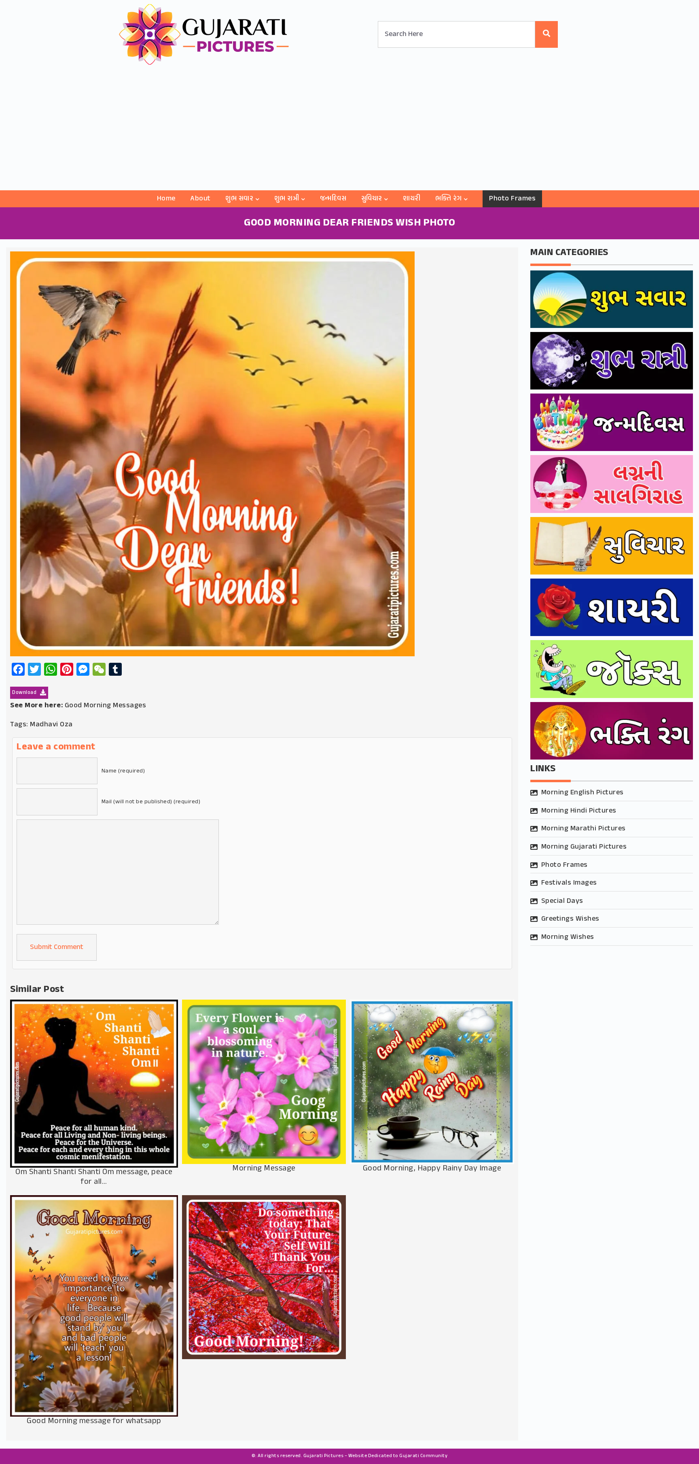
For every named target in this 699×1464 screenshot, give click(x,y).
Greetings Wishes (570, 919)
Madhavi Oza (51, 724)
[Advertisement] (349, 129)
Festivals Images (569, 883)
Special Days (562, 901)
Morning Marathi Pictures (583, 828)
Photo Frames (512, 198)
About (200, 198)
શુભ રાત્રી (286, 198)
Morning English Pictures (582, 792)
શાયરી (412, 198)
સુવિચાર (371, 198)
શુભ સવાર (239, 198)
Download (25, 693)
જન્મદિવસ (333, 198)
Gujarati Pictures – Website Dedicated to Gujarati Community (375, 1456)
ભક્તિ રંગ (448, 198)
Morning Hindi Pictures (578, 811)
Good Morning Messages (105, 705)
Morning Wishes (567, 937)
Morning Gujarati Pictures (584, 847)
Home (166, 198)
